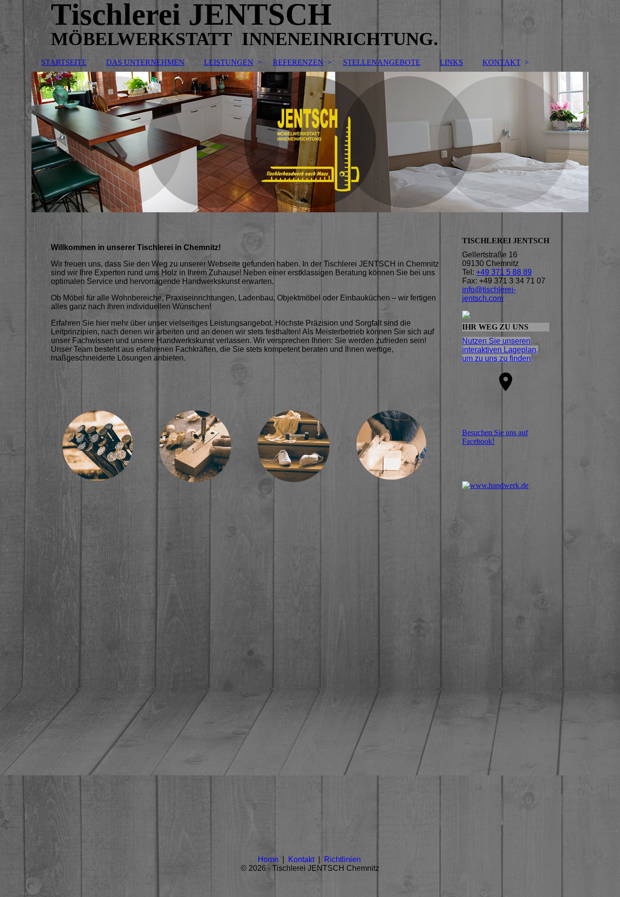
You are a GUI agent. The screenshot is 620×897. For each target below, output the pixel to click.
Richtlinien (343, 859)
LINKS (451, 62)
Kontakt (303, 859)
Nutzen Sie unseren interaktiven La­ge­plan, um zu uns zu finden (500, 349)
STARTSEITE (64, 62)
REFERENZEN (298, 62)
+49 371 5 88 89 (504, 272)
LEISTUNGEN (228, 62)
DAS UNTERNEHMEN (145, 62)
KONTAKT (501, 62)
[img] (310, 142)
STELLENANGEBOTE (381, 62)
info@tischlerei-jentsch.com (489, 293)
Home (269, 859)
